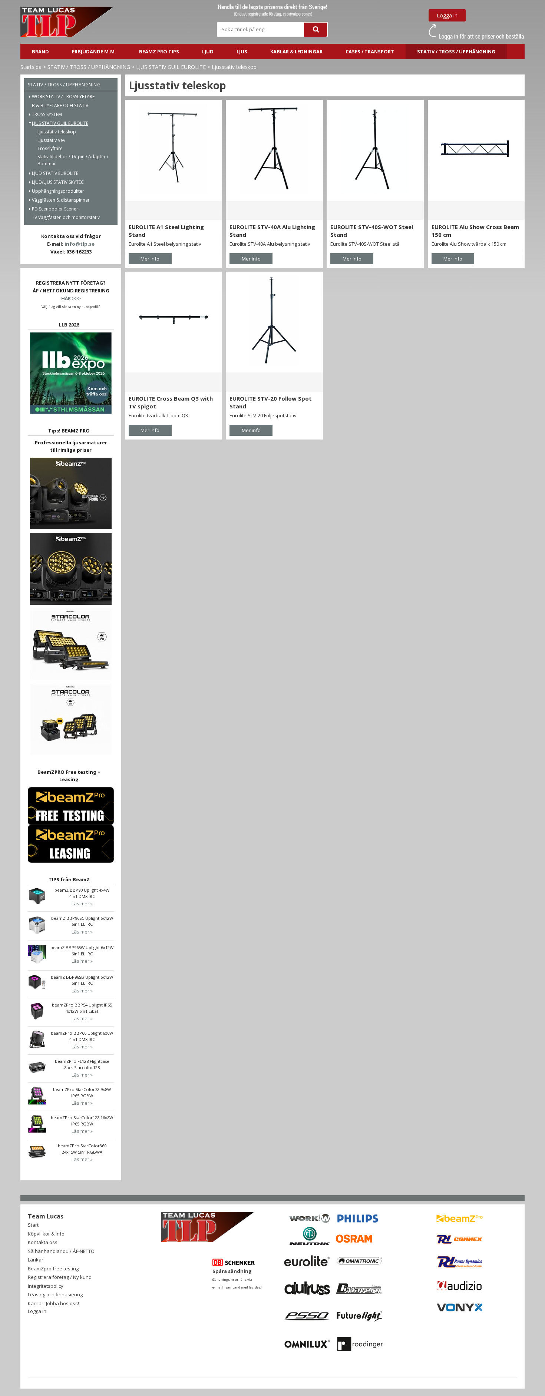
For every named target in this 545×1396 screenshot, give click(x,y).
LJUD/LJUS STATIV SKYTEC (58, 182)
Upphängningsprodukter (58, 191)
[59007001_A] (274, 148)
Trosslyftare (50, 148)
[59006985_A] (173, 148)
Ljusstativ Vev (51, 140)
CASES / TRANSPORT (370, 51)
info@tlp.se (80, 244)
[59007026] (173, 320)
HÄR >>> (71, 298)
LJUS (242, 51)
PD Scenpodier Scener (55, 209)
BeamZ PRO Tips (159, 51)
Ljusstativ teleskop (234, 66)
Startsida (31, 66)
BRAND (40, 51)
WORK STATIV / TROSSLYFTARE (63, 96)
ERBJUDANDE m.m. (94, 51)
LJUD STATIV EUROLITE (55, 173)
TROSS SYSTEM (47, 114)
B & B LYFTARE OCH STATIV (60, 105)
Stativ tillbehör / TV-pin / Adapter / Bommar (72, 160)
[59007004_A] (375, 148)
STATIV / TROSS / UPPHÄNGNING (456, 51)
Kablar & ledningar (296, 51)
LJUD (208, 51)
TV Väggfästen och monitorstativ (66, 217)
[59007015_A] (476, 148)
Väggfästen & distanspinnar (61, 200)
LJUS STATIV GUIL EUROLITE (171, 66)
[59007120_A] (274, 320)
